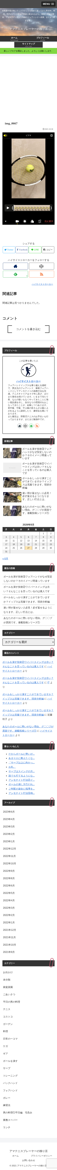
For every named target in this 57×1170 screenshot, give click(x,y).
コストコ (8, 1016)
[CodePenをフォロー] (41, 266)
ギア (5, 1053)
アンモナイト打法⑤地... (22, 793)
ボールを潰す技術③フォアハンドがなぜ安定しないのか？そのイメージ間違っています (27, 578)
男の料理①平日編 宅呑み (17, 1112)
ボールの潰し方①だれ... (22, 784)
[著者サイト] (15, 266)
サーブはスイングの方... (22, 771)
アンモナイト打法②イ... (22, 780)
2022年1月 (9, 922)
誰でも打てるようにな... (22, 775)
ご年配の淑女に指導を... (22, 788)
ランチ (6, 1127)
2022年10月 (9, 863)
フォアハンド (10, 1090)
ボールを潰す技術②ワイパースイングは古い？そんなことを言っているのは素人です (26, 589)
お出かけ (8, 972)
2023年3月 (9, 826)
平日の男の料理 (11, 1002)
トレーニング (10, 1075)
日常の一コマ (10, 1038)
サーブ (6, 1068)
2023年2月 (9, 834)
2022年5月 (9, 893)
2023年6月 (9, 811)
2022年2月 (9, 915)
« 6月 (5, 558)
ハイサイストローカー (28, 381)
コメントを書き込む (28, 329)
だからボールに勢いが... (22, 754)
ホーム (15, 1156)
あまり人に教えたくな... (22, 758)
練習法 (6, 1105)
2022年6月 (9, 885)
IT (48, 682)
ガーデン (8, 1024)
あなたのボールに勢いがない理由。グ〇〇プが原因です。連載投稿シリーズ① (27, 620)
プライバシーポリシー (41, 1156)
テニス (6, 1009)
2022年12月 (9, 848)
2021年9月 (9, 952)
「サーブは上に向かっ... (22, 762)
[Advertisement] (28, 87)
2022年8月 (9, 878)
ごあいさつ (9, 994)
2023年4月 (9, 819)
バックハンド (10, 1083)
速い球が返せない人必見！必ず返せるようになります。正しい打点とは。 (27, 609)
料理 (5, 1031)
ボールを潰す (10, 1061)
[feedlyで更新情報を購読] (31, 426)
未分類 (6, 979)
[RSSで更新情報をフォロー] (41, 274)
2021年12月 (9, 930)
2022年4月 (9, 900)
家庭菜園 (8, 987)
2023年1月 (9, 841)
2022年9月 (9, 871)
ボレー (6, 1098)
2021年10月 (9, 944)
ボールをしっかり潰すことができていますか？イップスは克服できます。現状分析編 (26, 599)
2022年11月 (9, 856)
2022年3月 (9, 908)
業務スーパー (10, 1120)
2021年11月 (9, 937)
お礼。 (12, 767)
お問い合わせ (28, 1160)
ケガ (5, 1046)
